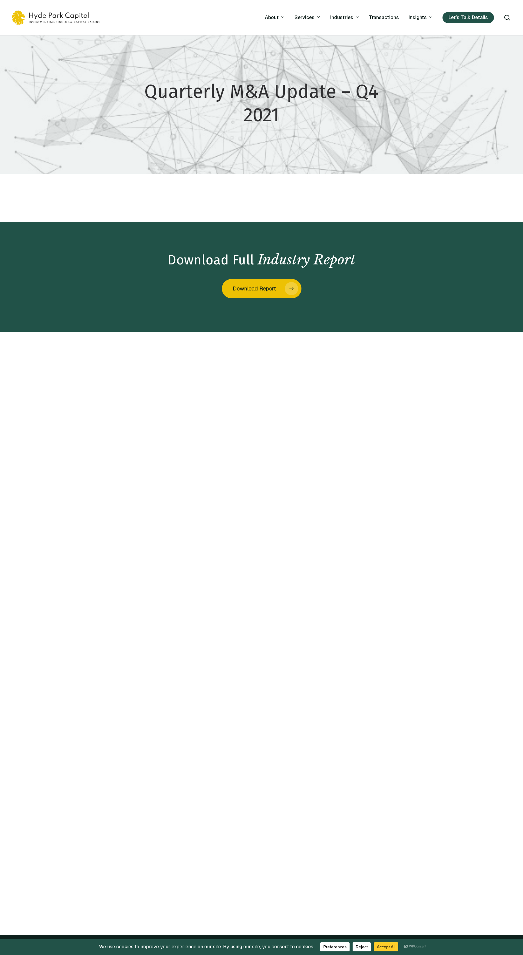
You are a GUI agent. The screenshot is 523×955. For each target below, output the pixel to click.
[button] (261, 288)
